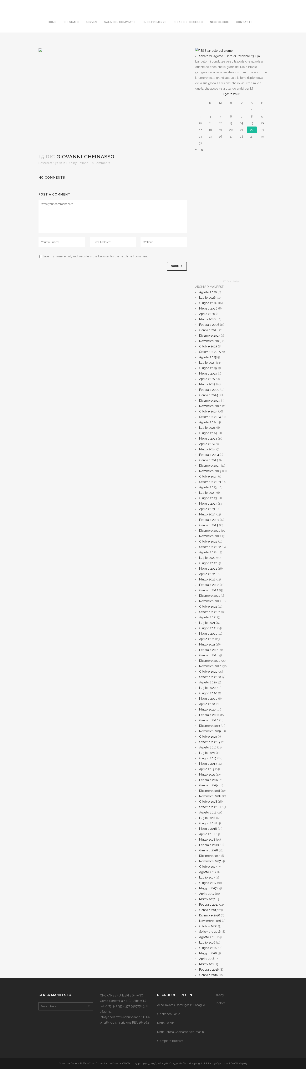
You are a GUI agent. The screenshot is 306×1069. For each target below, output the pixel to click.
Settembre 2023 (210, 482)
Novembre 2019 (210, 731)
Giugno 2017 (207, 883)
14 (241, 123)
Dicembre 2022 (209, 530)
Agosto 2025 (207, 357)
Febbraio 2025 (209, 389)
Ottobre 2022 (208, 541)
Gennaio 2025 (208, 395)
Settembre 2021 (209, 612)
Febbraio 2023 (209, 519)
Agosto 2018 (207, 812)
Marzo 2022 (207, 579)
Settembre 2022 (210, 547)
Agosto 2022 (208, 552)
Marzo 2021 (207, 644)
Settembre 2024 (210, 417)
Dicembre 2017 (209, 855)
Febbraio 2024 (209, 454)
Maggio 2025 (208, 373)
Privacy (219, 995)
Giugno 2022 (208, 563)
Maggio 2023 (208, 503)
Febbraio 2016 (209, 969)
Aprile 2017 (206, 893)
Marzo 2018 (207, 839)
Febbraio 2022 (209, 585)
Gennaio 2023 (208, 525)
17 (200, 130)
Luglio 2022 (207, 557)
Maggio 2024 (208, 438)
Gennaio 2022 (208, 590)
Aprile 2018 (207, 834)
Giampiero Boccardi (170, 1041)
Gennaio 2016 (208, 975)
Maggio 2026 (208, 308)
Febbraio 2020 (209, 715)
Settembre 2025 (210, 351)
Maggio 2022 (208, 568)
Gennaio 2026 (208, 330)
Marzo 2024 (207, 449)
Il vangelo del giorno (219, 50)
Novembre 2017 (210, 861)
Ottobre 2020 (208, 671)
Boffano (83, 163)
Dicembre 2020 (209, 660)
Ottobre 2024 (208, 411)
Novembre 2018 (210, 796)
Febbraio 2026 (209, 324)
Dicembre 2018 (209, 790)
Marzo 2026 (207, 319)
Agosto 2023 (208, 487)
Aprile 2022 (207, 574)
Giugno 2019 (207, 758)
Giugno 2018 (208, 823)
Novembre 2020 (210, 666)
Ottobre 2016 (208, 926)
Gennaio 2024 (208, 460)
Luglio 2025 (207, 362)
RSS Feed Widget (231, 281)
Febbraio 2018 (209, 845)
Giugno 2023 (208, 498)
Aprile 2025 (207, 379)
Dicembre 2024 (209, 400)
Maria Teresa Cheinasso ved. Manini (180, 1032)
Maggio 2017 (207, 888)
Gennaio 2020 (208, 720)
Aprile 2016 (207, 958)
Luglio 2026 (207, 297)
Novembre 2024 (210, 406)
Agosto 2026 (208, 292)
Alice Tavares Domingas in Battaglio (181, 1005)
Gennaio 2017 (208, 910)
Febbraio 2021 (209, 650)
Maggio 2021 (208, 633)
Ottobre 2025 (208, 346)
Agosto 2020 (208, 682)
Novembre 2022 (210, 536)
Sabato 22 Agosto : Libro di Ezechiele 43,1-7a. (229, 56)
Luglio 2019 (207, 752)
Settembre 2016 (210, 931)
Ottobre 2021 (208, 606)
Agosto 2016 (207, 937)
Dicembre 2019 (209, 725)
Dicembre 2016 (209, 915)
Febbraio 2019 (209, 780)
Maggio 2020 (208, 698)
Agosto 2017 (207, 872)
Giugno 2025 (208, 368)
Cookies (219, 1003)
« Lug (199, 149)
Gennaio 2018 (208, 850)
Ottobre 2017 (208, 866)
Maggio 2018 (208, 828)
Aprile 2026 (207, 314)
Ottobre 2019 (208, 736)
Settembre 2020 (210, 677)
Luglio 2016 (207, 942)
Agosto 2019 (207, 747)
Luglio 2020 (207, 687)
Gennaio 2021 (208, 655)
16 (262, 123)
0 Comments (101, 163)
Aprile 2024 (207, 444)
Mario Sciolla (165, 1023)
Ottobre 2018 (208, 801)
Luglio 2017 (207, 877)
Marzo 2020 (207, 709)
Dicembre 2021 (209, 595)
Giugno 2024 (208, 433)
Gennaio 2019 (208, 785)
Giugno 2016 (208, 948)
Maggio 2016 (208, 953)
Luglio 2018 (207, 818)
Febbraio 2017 (208, 904)
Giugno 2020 (208, 693)
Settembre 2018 (210, 807)
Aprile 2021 (206, 639)
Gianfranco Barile (168, 1014)
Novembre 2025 (210, 341)
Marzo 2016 (207, 964)
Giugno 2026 (208, 303)
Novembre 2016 (210, 920)
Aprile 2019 (206, 769)
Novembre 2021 (210, 601)
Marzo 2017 (207, 899)
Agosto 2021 (207, 617)
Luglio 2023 (207, 492)
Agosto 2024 (208, 422)
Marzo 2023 (207, 514)
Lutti (69, 163)
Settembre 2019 (209, 742)
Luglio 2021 (207, 622)
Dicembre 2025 (209, 335)
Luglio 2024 (207, 427)
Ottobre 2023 (208, 476)
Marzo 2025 (207, 384)
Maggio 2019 (208, 763)
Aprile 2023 (207, 509)
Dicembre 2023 (209, 465)
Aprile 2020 (207, 704)
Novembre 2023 (210, 471)
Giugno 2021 (207, 628)
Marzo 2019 (207, 774)
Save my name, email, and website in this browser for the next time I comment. (95, 256)
